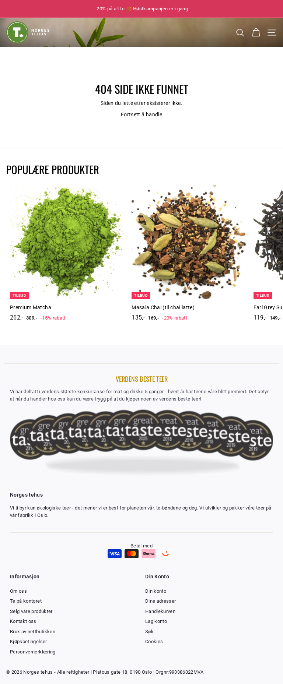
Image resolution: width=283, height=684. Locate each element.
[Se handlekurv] (256, 32)
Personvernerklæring (33, 652)
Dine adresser (160, 601)
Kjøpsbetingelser (28, 641)
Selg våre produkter (31, 611)
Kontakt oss (23, 621)
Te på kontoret (26, 601)
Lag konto (156, 621)
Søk (149, 631)
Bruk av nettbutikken (32, 631)
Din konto (155, 591)
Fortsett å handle (141, 114)
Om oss (18, 591)
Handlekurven (160, 611)
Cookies (154, 641)
